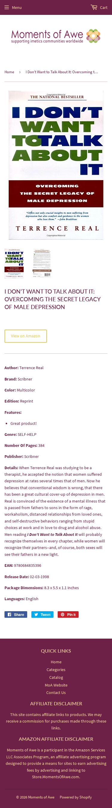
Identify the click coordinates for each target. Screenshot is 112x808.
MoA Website (56, 685)
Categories (56, 669)
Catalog (56, 677)
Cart (103, 7)
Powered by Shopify (76, 797)
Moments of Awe (41, 797)
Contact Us (56, 692)
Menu (17, 7)
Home (9, 71)
